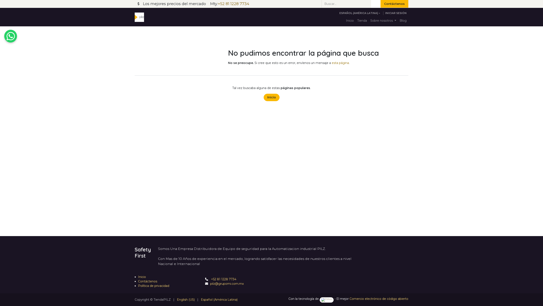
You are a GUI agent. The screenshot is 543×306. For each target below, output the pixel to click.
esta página (340, 63)
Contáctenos (394, 4)
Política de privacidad (153, 286)
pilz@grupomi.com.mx (227, 284)
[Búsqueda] (376, 4)
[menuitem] (349, 21)
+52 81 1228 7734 (223, 279)
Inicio (271, 97)
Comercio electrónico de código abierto (379, 299)
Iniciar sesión (396, 13)
